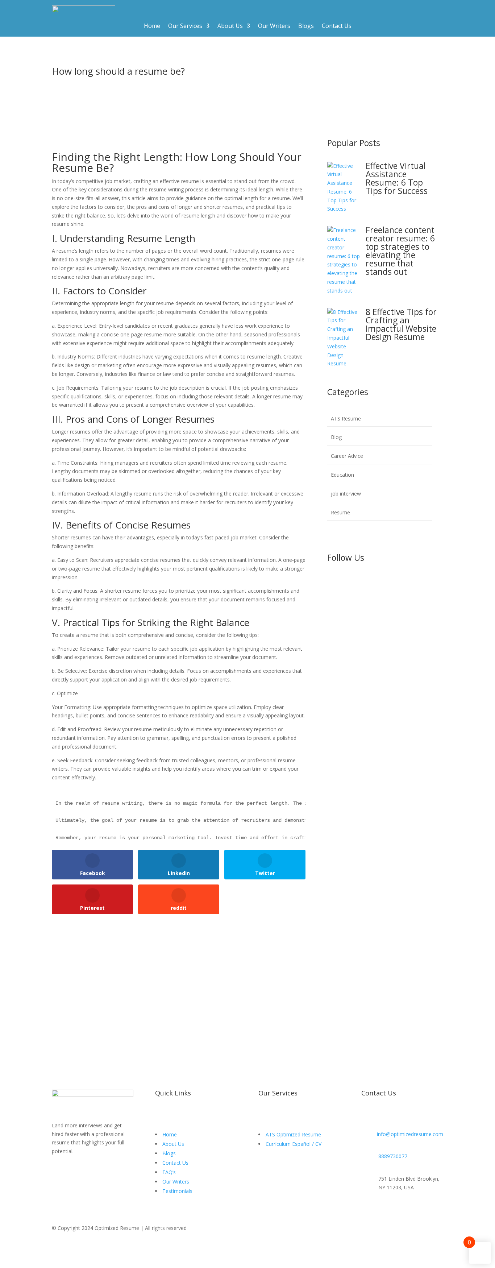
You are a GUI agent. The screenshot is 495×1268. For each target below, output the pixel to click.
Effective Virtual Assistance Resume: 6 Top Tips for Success (397, 178)
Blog (336, 437)
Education (342, 474)
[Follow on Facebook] (333, 582)
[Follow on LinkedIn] (362, 582)
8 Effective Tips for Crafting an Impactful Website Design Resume (401, 324)
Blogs (306, 26)
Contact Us (337, 26)
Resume (340, 512)
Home (152, 26)
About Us (230, 26)
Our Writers (274, 26)
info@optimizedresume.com (410, 1134)
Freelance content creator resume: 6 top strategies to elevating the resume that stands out (400, 250)
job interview (346, 493)
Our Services (185, 26)
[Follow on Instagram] (347, 582)
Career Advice (347, 455)
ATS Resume (346, 418)
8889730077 (392, 1156)
